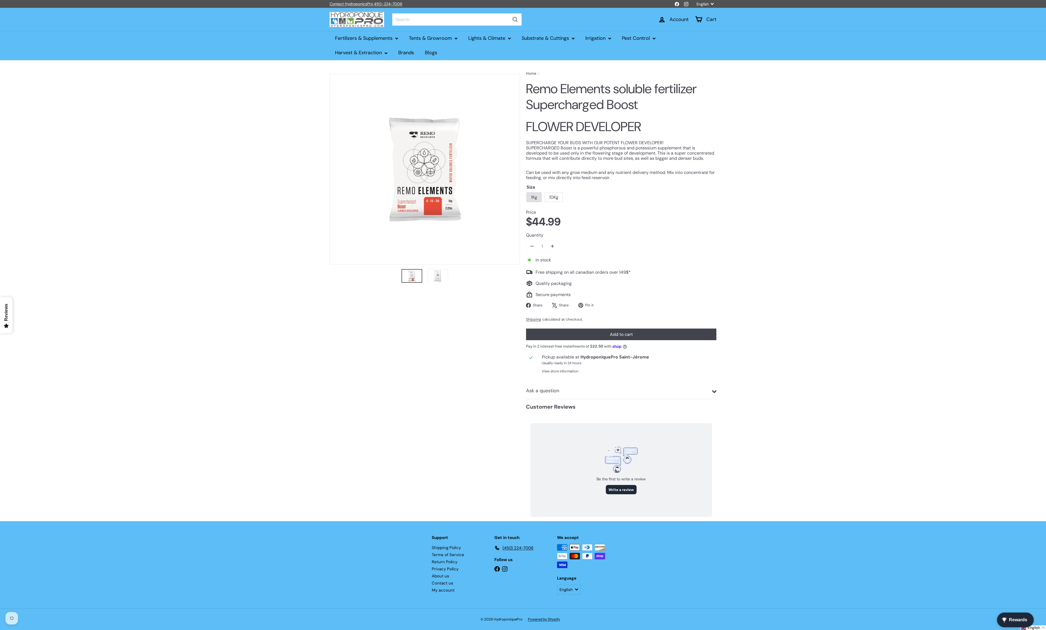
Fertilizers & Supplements (364, 38)
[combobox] (457, 19)
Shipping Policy (446, 547)
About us (440, 576)
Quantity (534, 235)
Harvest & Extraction (359, 52)
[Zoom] (425, 169)
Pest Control (636, 38)
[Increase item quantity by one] (552, 246)
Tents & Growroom (431, 38)
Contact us (442, 583)
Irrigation (596, 38)
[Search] (515, 19)
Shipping (533, 319)
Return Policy (444, 562)
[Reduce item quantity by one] (532, 246)
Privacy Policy (445, 569)
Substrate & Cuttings (546, 38)
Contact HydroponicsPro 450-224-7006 (366, 3)
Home (531, 73)
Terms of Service (448, 554)
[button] (1033, 627)
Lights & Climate (487, 38)
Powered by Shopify (544, 619)
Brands (406, 52)
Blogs (431, 52)
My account (443, 590)
